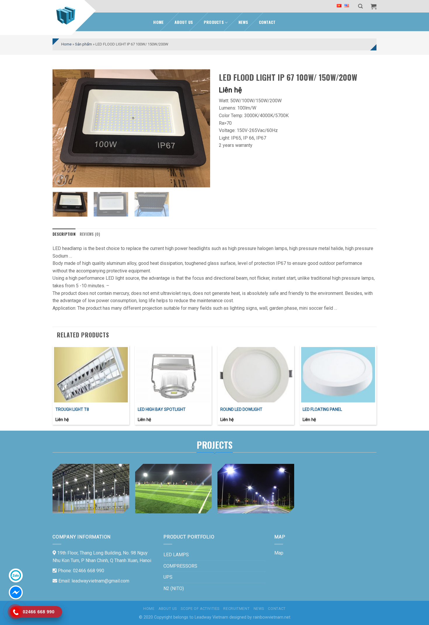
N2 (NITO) (173, 588)
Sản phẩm (83, 44)
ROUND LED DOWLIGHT (241, 409)
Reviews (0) (90, 234)
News (243, 22)
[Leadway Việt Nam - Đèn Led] (67, 15)
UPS (167, 577)
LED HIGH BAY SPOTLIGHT (162, 409)
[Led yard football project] (173, 488)
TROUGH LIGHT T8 (72, 409)
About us (184, 22)
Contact (267, 22)
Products (214, 22)
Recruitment (236, 609)
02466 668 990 (88, 570)
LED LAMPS (176, 554)
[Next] (199, 128)
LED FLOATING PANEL (322, 409)
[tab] (64, 234)
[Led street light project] (255, 488)
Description (64, 234)
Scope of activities (200, 609)
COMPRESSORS (180, 566)
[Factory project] (91, 488)
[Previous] (63, 128)
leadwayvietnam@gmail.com (100, 581)
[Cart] (373, 6)
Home (158, 22)
